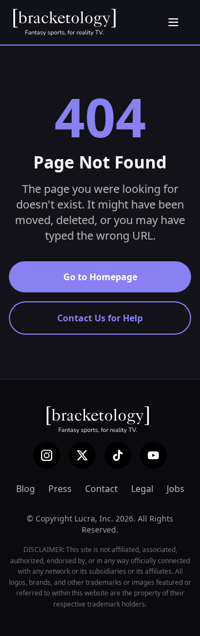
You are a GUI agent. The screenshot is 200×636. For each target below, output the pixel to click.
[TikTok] (117, 455)
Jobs (175, 489)
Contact (101, 489)
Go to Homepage (100, 277)
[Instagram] (46, 455)
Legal (142, 489)
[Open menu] (173, 22)
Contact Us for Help (100, 318)
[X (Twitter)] (82, 455)
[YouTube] (153, 455)
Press (60, 489)
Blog (25, 489)
